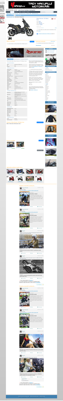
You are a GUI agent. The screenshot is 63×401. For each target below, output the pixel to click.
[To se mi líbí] (40, 187)
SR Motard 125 (48, 79)
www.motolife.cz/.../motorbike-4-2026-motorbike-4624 (30, 312)
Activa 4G (47, 88)
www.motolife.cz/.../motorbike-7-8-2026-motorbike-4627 (30, 190)
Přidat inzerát (41, 140)
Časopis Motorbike (25, 187)
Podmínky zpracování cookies (34, 396)
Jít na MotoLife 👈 (40, 284)
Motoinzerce (40, 66)
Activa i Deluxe (48, 90)
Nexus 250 (18, 147)
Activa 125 (47, 86)
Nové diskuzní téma (40, 122)
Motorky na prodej (11, 140)
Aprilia (47, 73)
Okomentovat (40, 206)
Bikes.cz (7, 0)
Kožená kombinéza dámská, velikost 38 (50, 124)
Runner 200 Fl (9, 147)
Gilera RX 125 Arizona (30, 181)
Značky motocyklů (15, 13)
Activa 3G (47, 87)
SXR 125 (47, 82)
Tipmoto (33, 67)
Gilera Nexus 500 (29, 174)
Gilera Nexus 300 (39, 181)
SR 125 (47, 74)
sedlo (46, 147)
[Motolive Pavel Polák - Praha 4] (11, 144)
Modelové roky (9, 13)
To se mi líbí (24, 206)
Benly (46, 96)
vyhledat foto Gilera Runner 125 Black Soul (44, 33)
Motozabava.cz (18, 0)
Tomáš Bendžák (24, 378)
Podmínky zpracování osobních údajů (23, 396)
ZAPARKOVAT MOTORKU (51, 50)
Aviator (47, 94)
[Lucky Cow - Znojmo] (20, 144)
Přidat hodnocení (53, 41)
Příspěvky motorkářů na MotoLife (27, 185)
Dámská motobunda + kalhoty (49, 114)
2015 (20, 15)
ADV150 (47, 93)
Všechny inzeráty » (40, 150)
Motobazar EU (36, 66)
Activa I (47, 89)
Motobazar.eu (12, 0)
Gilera (47, 67)
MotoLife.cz (24, 0)
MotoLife (23, 230)
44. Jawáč (1, 14)
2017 (16, 15)
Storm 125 (47, 81)
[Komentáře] (42, 187)
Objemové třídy (28, 13)
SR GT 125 (47, 75)
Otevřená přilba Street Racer (49, 104)
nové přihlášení (37, 282)
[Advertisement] (25, 132)
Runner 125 (47, 68)
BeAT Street (47, 95)
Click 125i (47, 97)
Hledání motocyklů (35, 13)
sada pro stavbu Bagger (48, 137)
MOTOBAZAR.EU (51, 102)
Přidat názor (32, 41)
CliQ (46, 100)
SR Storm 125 (48, 80)
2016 (18, 15)
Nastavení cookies (42, 396)
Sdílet (32, 206)
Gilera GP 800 (20, 181)
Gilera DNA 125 (11, 174)
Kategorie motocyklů (22, 13)
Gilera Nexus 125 (39, 174)
